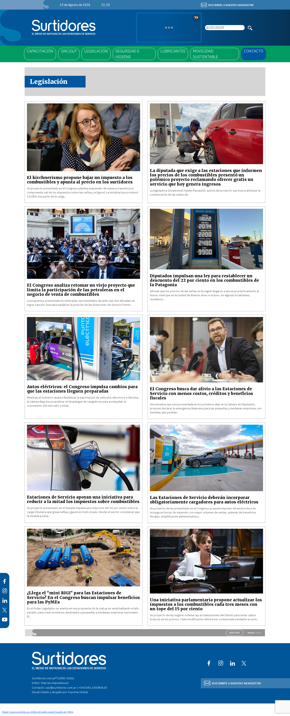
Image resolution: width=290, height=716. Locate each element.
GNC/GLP (69, 51)
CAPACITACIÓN (40, 51)
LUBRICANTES (172, 51)
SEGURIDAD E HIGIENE (127, 54)
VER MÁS (234, 632)
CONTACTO (253, 51)
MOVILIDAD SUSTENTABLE (205, 54)
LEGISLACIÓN (96, 51)
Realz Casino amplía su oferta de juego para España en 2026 (37, 711)
